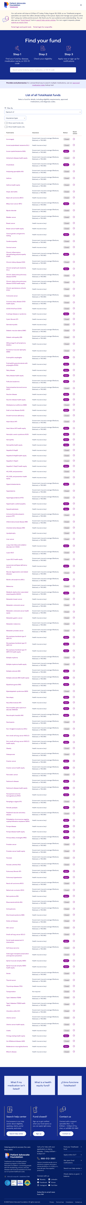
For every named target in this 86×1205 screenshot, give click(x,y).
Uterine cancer (11, 1018)
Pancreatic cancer (12, 774)
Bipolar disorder (11, 210)
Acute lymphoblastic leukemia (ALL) (17, 145)
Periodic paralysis (11, 807)
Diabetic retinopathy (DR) (14, 337)
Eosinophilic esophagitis (14, 357)
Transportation (11, 991)
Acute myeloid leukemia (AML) (16, 151)
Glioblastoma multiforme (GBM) (16, 405)
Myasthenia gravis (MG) (13, 684)
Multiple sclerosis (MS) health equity (17, 678)
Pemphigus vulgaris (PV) (14, 801)
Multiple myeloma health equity (16, 664)
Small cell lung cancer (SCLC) (15, 934)
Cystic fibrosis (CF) (12, 319)
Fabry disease (10, 370)
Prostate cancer (11, 844)
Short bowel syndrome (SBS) (15, 915)
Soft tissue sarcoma (12, 948)
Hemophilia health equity (14, 445)
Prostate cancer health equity (15, 851)
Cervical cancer (11, 247)
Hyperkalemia (10, 491)
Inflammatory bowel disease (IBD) (17, 522)
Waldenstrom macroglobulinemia (17, 1046)
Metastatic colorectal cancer (15, 605)
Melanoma (9, 586)
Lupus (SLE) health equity (14, 559)
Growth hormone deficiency (15, 415)
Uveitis (8, 1030)
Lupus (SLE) (10, 552)
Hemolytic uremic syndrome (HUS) (17, 434)
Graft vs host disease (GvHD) (15, 410)
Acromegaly (10, 139)
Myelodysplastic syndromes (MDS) (17, 691)
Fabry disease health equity (15, 375)
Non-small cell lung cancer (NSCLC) (17, 735)
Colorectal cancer (12, 296)
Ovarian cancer (11, 761)
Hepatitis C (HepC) (12, 461)
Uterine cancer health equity (15, 1024)
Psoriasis (9, 858)
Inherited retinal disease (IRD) (15, 528)
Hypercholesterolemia (13, 484)
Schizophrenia (10, 909)
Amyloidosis (10, 165)
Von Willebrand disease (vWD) (15, 1041)
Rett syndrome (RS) (12, 896)
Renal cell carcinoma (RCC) (15, 883)
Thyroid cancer (11, 980)
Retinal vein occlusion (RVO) (15, 890)
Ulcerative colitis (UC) (13, 1011)
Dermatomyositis (11, 324)
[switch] (6, 123)
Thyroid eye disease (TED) (14, 986)
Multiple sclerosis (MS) (13, 671)
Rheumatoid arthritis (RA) (14, 902)
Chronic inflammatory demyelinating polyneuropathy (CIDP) (16, 254)
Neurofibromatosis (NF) (13, 702)
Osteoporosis (10, 754)
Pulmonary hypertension (14, 877)
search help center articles (46, 20)
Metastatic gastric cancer (14, 618)
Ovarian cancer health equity (15, 768)
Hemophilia (10, 439)
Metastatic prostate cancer (14, 630)
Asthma (8, 178)
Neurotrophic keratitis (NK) (14, 715)
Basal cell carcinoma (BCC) (14, 198)
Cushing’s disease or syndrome (16, 314)
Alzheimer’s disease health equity (16, 158)
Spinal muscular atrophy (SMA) (16, 960)
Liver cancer (10, 539)
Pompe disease (11, 826)
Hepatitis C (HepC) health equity (16, 466)
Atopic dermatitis (11, 191)
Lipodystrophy (10, 533)
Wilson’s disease (11, 1052)
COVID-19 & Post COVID (14, 308)
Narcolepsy (9, 697)
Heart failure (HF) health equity (16, 428)
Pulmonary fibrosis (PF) (13, 871)
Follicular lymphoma (12, 381)
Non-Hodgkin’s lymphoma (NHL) (16, 729)
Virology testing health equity (15, 1036)
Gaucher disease (11, 394)
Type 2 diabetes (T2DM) (13, 997)
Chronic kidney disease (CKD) (15, 262)
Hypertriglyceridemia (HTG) (15, 497)
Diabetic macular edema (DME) (16, 330)
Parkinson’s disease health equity (16, 788)
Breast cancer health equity (15, 228)
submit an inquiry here (19, 22)
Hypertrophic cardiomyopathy (16, 504)
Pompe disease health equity (15, 831)
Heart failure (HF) (11, 421)
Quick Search (25, 20)
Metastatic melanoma (13, 624)
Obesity (8, 748)
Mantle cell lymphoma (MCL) (15, 579)
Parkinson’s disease (12, 781)
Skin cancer (10, 927)
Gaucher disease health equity (16, 399)
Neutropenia (10, 722)
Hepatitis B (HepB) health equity (16, 455)
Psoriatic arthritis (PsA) (13, 864)
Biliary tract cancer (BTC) (14, 204)
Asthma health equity (13, 185)
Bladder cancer (11, 217)
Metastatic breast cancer (14, 599)
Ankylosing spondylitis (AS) (15, 171)
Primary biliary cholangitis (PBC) (16, 837)
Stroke (8, 973)
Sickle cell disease (12, 921)
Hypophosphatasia (12, 509)
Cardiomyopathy (11, 241)
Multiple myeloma (12, 657)
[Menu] (81, 5)
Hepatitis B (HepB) (12, 450)
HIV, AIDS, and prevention (14, 471)
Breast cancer (10, 223)
